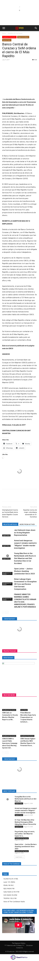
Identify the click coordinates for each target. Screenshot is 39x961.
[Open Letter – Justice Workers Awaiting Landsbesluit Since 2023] (7, 571)
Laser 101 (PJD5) (9, 882)
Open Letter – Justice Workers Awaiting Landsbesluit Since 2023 (24, 571)
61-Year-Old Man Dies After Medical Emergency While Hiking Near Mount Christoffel (25, 822)
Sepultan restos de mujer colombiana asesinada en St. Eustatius (30, 513)
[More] (24, 64)
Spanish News (6, 40)
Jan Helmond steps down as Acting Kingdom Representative (24, 532)
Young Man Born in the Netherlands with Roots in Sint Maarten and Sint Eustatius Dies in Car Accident (25, 558)
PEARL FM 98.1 (8, 885)
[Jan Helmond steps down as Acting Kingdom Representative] (7, 532)
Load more (18, 857)
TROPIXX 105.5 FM (9, 898)
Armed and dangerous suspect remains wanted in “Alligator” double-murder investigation (26, 810)
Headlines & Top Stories (15, 33)
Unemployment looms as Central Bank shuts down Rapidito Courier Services (10, 513)
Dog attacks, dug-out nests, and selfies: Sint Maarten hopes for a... (25, 834)
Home (4, 33)
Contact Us (19, 948)
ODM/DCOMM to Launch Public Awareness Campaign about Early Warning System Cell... (9, 743)
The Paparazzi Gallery (18, 943)
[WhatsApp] (19, 64)
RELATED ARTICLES (10, 524)
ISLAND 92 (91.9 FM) (10, 879)
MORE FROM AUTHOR (27, 524)
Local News (24, 710)
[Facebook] (4, 64)
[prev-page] (3, 612)
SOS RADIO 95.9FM (10, 895)
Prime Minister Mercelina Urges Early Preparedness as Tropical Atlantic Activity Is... (28, 717)
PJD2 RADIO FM (8, 888)
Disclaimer (29, 945)
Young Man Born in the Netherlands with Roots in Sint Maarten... (25, 799)
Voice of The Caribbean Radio (14, 902)
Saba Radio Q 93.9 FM (11, 892)
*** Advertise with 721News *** (14, 945)
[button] (3, 28)
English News (6, 535)
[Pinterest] (14, 64)
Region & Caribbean (23, 37)
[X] (9, 64)
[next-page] (7, 612)
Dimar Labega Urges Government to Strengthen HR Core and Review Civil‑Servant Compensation (25, 584)
